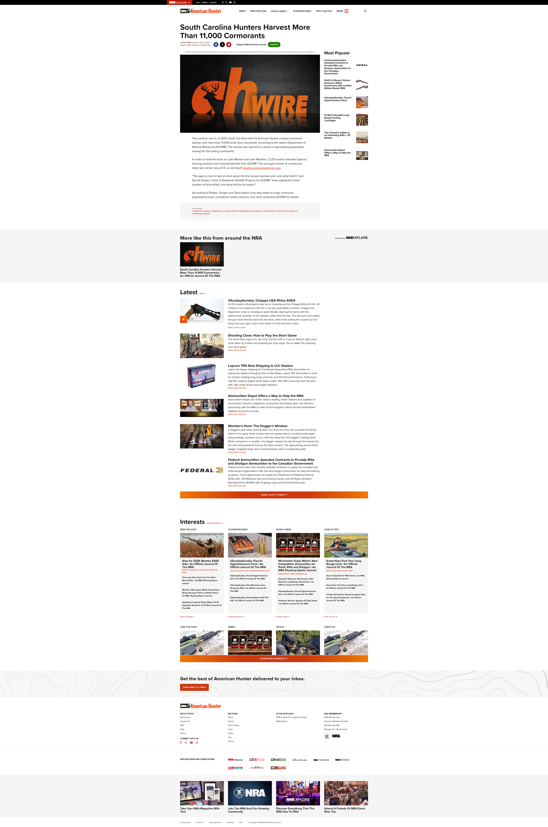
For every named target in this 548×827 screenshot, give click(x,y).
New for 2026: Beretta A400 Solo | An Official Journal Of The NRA (200, 564)
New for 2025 (186, 616)
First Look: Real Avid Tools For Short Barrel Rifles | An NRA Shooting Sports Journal (199, 580)
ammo (292, 574)
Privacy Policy (185, 822)
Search (183, 733)
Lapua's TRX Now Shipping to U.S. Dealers (260, 365)
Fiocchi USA (243, 571)
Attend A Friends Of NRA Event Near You (344, 810)
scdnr (279, 211)
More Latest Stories (285, 494)
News (242, 11)
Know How (331, 571)
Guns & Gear (278, 11)
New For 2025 (188, 529)
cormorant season (201, 211)
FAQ (182, 725)
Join (198, 2)
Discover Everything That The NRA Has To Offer (295, 810)
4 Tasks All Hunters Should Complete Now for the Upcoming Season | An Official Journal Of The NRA (345, 597)
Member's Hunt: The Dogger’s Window (257, 425)
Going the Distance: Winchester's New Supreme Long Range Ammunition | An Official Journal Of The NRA (296, 581)
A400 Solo (204, 570)
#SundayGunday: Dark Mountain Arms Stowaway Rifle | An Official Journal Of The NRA (248, 588)
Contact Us (185, 721)
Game (188, 45)
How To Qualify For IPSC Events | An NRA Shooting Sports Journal (345, 577)
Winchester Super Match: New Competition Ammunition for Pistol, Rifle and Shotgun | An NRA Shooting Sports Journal (298, 565)
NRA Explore (281, 721)
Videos (231, 741)
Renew (205, 2)
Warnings (230, 822)
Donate (213, 2)
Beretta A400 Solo (190, 570)
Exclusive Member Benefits (336, 721)
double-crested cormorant (237, 211)
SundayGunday (302, 11)
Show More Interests (289, 658)
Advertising (185, 717)
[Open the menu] (346, 11)
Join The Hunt (188, 627)
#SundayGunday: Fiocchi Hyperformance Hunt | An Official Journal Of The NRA (248, 564)
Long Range (342, 571)
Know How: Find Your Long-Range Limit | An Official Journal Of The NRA (344, 564)
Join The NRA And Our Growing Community (248, 810)
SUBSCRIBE (194, 687)
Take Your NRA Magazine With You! (200, 810)
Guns (230, 729)
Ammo (231, 627)
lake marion (256, 211)
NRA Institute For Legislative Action (291, 717)
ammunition (301, 574)
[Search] (365, 11)
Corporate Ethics (215, 822)
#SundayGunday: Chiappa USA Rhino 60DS (261, 300)
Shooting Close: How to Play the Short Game (262, 335)
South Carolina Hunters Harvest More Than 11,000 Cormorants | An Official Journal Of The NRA (200, 272)
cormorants (217, 211)
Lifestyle (329, 627)
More (201, 293)
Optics (280, 627)
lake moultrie (269, 211)
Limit (351, 571)
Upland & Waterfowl (201, 45)
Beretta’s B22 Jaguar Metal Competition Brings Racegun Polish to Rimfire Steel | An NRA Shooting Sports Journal (200, 592)
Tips (230, 737)
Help (182, 729)
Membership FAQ (332, 725)
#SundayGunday (238, 529)
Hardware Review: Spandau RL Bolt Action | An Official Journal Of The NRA (297, 602)
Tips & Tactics (324, 11)
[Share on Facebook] (216, 43)
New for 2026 (258, 11)
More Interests (214, 523)
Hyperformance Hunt (259, 571)
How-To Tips (331, 529)
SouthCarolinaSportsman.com (262, 168)
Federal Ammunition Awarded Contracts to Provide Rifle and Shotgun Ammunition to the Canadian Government (271, 461)
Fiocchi (233, 571)
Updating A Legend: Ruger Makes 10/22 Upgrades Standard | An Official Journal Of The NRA (202, 605)
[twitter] (222, 43)
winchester (283, 574)
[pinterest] (229, 43)
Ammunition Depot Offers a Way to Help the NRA (266, 395)
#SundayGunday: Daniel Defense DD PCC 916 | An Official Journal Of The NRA (249, 599)
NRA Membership (332, 717)
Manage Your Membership (335, 729)
